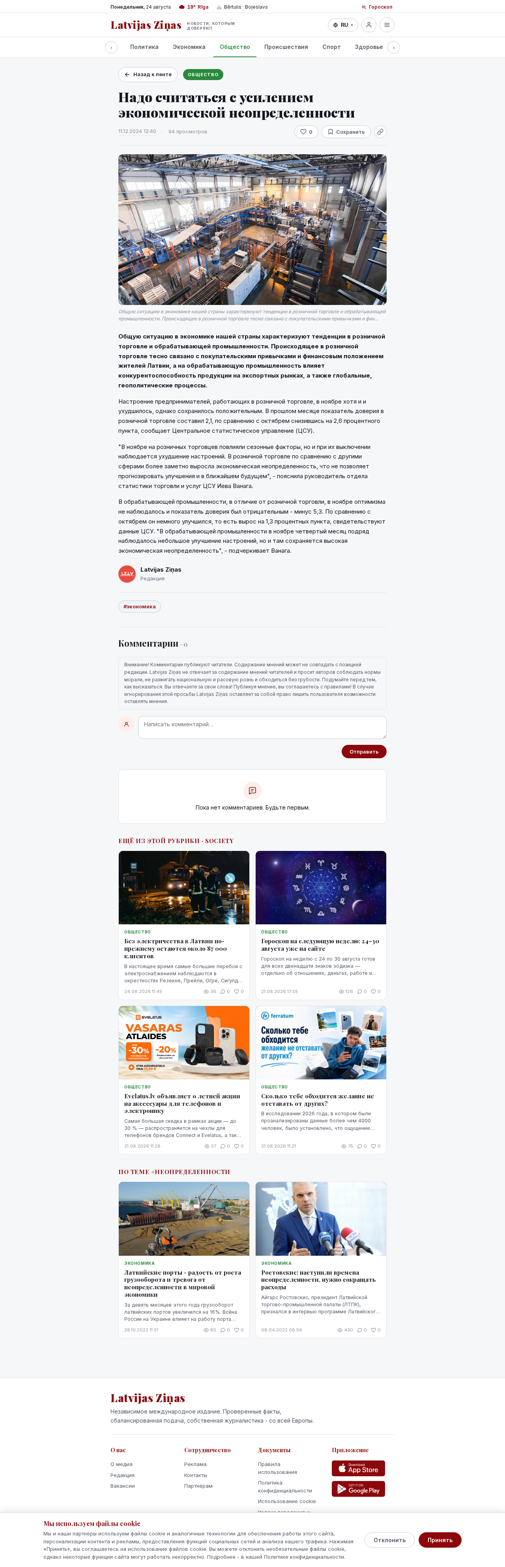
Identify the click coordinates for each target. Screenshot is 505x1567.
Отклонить (390, 1540)
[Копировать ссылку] (380, 131)
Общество (235, 46)
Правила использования (277, 1468)
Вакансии (122, 1486)
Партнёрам (198, 1486)
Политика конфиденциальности (285, 1486)
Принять (440, 1540)
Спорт (331, 46)
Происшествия (286, 46)
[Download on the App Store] (358, 1468)
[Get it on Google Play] (358, 1488)
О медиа (121, 1464)
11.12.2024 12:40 (137, 131)
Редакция (122, 1475)
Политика (144, 46)
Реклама (195, 1464)
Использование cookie (287, 1501)
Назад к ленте (152, 74)
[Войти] (368, 24)
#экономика (139, 606)
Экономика (189, 46)
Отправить (364, 751)
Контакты (195, 1475)
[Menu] (387, 24)
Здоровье (369, 46)
